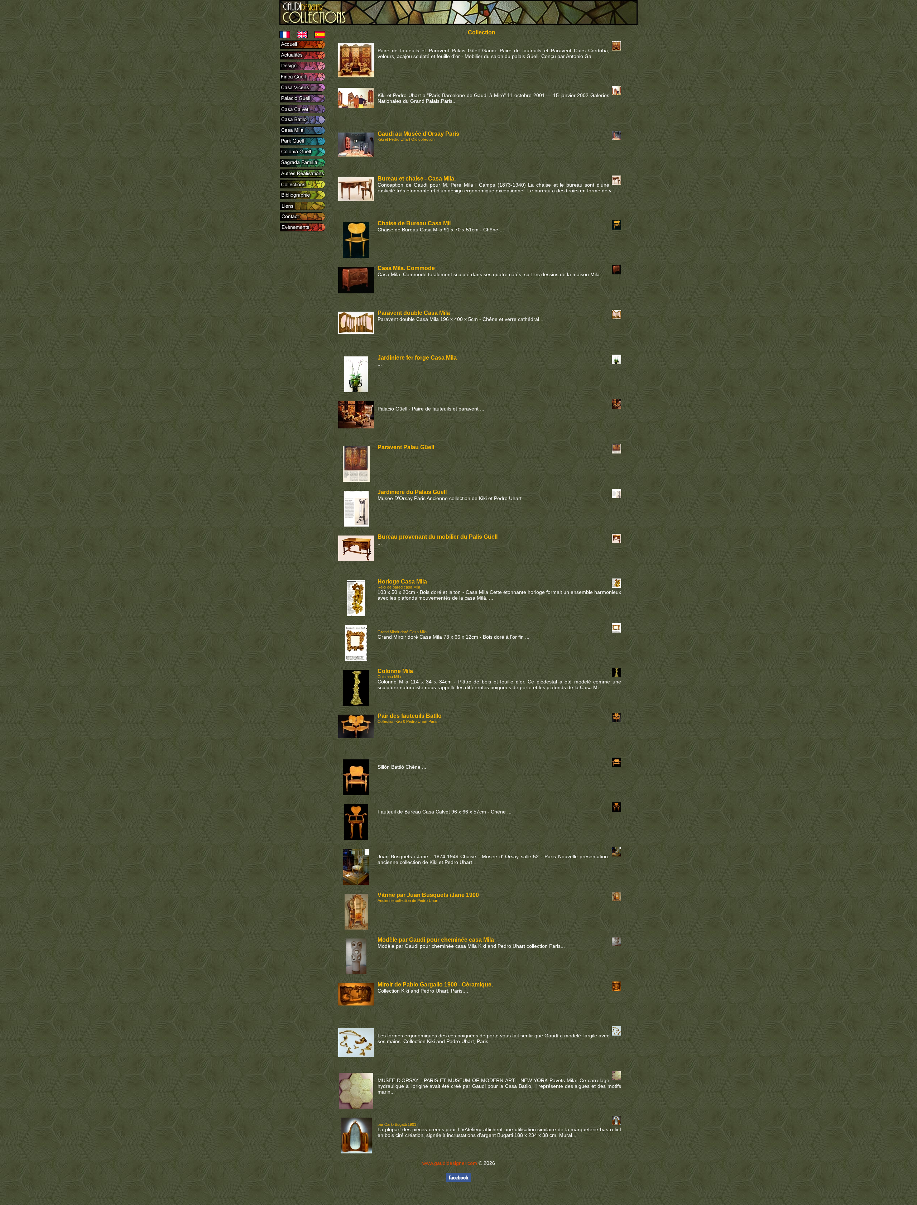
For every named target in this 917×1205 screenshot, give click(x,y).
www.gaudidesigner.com (449, 1163)
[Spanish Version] (317, 36)
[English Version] (300, 36)
